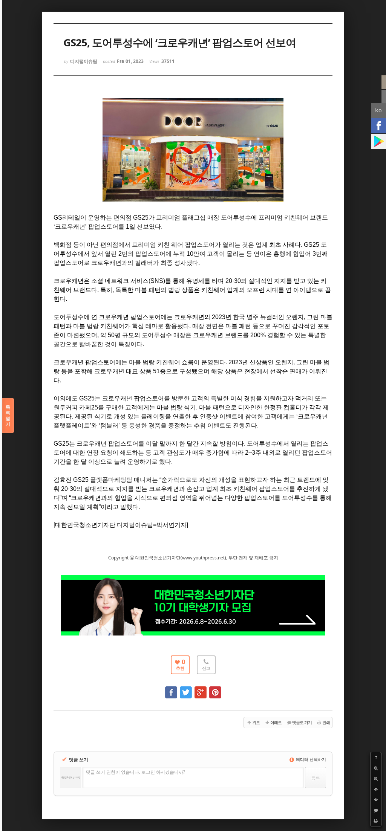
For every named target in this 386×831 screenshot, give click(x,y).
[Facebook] (378, 125)
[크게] (376, 768)
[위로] (376, 789)
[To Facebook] (171, 689)
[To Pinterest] (215, 689)
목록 (8, 415)
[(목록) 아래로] (376, 799)
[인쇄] (376, 821)
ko (378, 110)
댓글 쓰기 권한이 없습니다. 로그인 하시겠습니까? (135, 772)
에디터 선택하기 (310, 759)
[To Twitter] (186, 689)
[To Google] (200, 689)
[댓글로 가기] (376, 810)
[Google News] (378, 141)
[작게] (376, 778)
